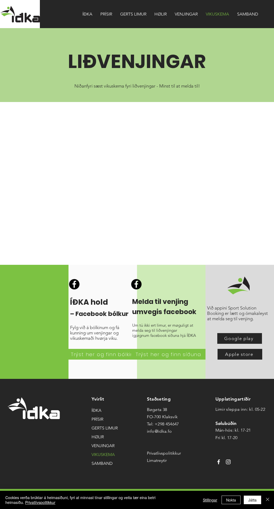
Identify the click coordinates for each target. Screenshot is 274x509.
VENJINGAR (103, 445)
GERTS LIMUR (105, 428)
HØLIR (98, 436)
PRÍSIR (97, 419)
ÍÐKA (96, 410)
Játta (252, 500)
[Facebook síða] (218, 462)
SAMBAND (102, 463)
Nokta (231, 500)
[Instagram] (228, 462)
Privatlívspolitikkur (40, 502)
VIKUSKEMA (103, 454)
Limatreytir (157, 460)
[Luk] (267, 500)
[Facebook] (74, 284)
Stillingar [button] (210, 500)
